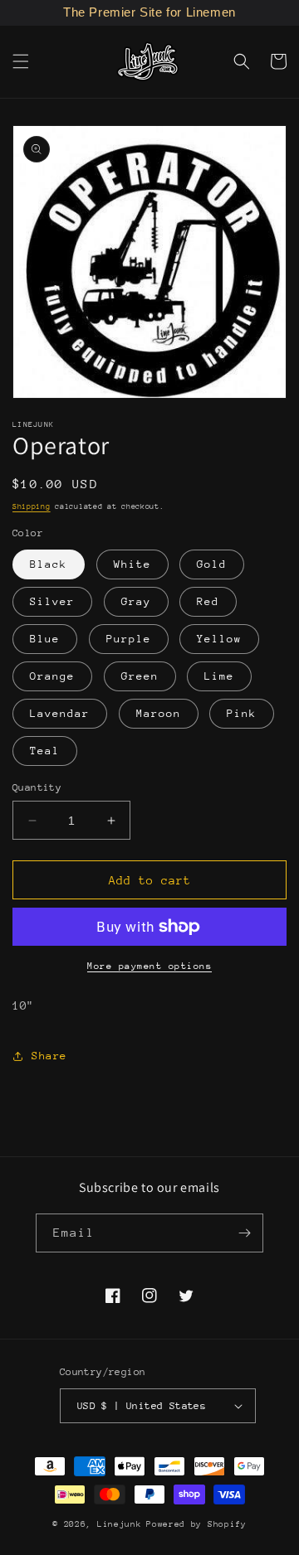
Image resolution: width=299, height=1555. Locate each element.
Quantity (36, 787)
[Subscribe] (244, 1232)
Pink (242, 713)
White (132, 564)
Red (208, 601)
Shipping (31, 506)
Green (140, 676)
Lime (219, 676)
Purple (128, 638)
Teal (45, 750)
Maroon (158, 713)
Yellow (219, 638)
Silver (52, 601)
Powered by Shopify (196, 1524)
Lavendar (60, 713)
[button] (20, 61)
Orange (52, 676)
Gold (212, 564)
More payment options (149, 966)
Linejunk (119, 1524)
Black (48, 564)
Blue (45, 638)
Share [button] (49, 1055)
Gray (136, 601)
